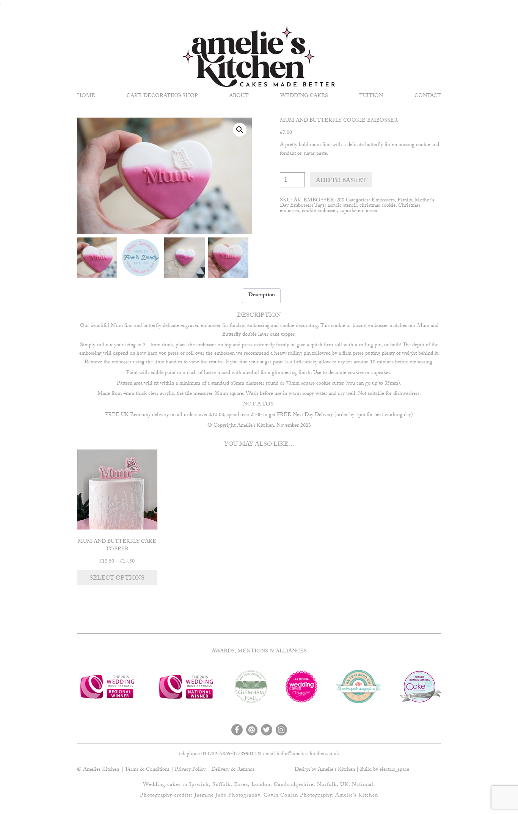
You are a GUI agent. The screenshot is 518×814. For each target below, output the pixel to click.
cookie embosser (319, 211)
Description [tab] (261, 295)
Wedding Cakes (304, 96)
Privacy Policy (190, 770)
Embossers (383, 200)
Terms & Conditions (147, 770)
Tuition (371, 96)
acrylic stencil (342, 206)
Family (404, 200)
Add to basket (341, 181)
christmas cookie (377, 206)
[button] (239, 130)
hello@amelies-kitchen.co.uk (307, 754)
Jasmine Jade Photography (227, 795)
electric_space (394, 770)
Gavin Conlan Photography (298, 795)
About (239, 96)
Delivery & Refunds (232, 770)
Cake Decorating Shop (162, 96)
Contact (427, 96)
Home (86, 96)
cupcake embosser (358, 211)
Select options (116, 579)
